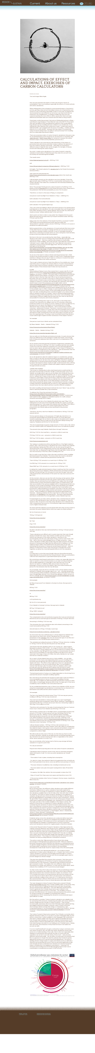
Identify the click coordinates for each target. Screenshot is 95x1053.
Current (35, 3)
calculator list (54, 169)
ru (90, 3)
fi (85, 3)
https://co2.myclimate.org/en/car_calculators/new (45, 631)
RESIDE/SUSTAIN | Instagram (44, 1014)
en (81, 3)
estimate (42, 188)
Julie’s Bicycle (34, 138)
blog (52, 244)
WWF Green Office (45, 138)
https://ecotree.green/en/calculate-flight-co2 (43, 333)
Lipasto (44, 396)
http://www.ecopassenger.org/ (39, 441)
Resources (68, 3)
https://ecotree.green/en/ (37, 518)
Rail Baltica (42, 494)
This (31, 221)
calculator (44, 637)
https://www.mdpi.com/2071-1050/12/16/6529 (50, 909)
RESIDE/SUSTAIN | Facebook (44, 1013)
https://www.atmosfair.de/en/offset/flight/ (42, 327)
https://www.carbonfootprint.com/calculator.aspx (44, 175)
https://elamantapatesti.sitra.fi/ (39, 160)
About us (51, 3)
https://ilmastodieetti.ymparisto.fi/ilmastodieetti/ (45, 166)
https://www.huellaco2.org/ (38, 884)
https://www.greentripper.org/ (58, 719)
